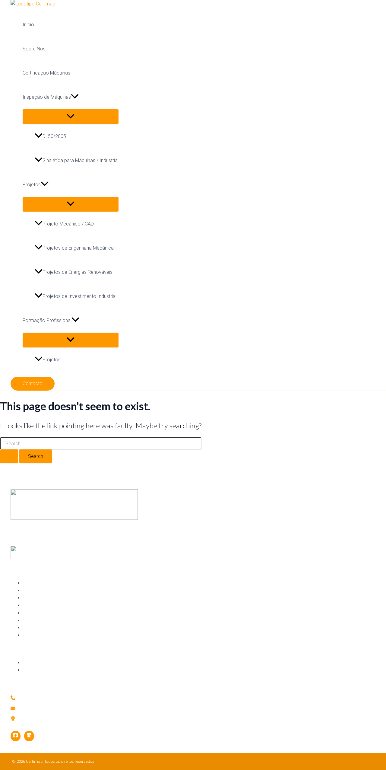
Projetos (32, 184)
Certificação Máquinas (46, 73)
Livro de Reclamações (45, 670)
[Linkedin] (29, 736)
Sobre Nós (34, 49)
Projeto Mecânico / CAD (68, 224)
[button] (75, 97)
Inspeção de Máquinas (47, 97)
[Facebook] (16, 736)
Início (28, 24)
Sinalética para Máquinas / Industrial (81, 160)
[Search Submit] (9, 456)
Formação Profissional (47, 320)
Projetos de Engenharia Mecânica (78, 248)
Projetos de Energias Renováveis (77, 272)
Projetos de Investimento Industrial (79, 296)
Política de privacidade (46, 662)
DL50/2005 (54, 136)
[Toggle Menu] (71, 116)
